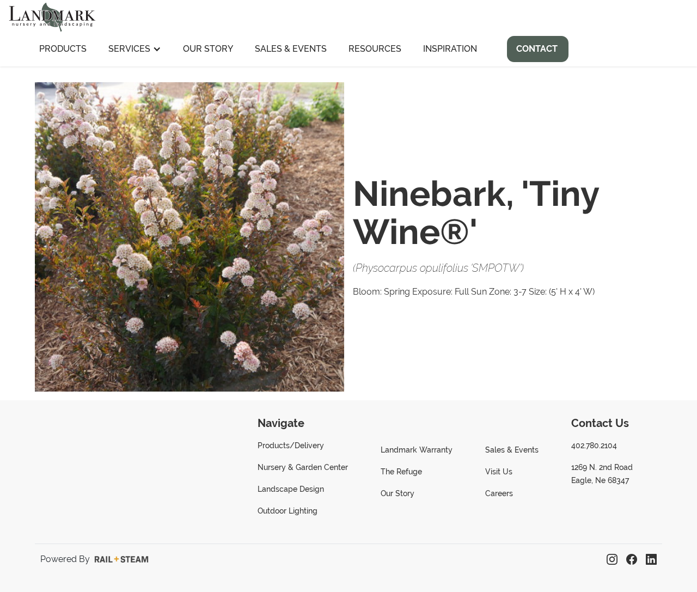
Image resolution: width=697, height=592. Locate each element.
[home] (52, 16)
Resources (374, 49)
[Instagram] (612, 559)
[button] (134, 49)
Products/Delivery (291, 445)
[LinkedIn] (651, 559)
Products (63, 49)
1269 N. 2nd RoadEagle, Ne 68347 (602, 474)
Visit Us (498, 471)
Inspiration (450, 49)
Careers (499, 493)
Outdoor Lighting (287, 510)
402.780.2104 (594, 445)
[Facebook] (631, 559)
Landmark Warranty (417, 449)
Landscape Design (291, 489)
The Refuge (401, 471)
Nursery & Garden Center (303, 467)
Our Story (208, 49)
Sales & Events (291, 49)
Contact (537, 49)
